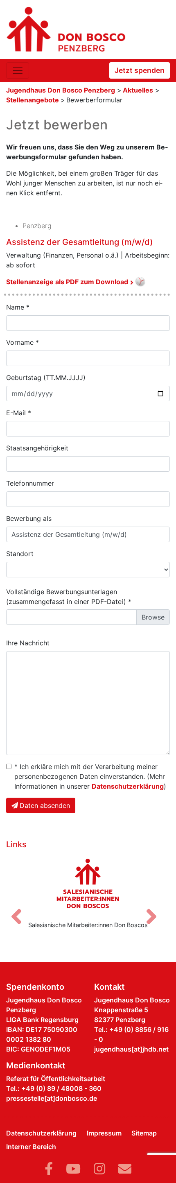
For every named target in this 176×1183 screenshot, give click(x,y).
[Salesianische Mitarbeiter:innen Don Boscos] (88, 883)
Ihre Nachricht (28, 643)
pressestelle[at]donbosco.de (51, 1098)
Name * (17, 307)
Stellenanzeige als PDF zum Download (67, 282)
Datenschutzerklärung (128, 786)
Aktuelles (138, 90)
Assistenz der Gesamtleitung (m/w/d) (79, 242)
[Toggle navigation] (17, 70)
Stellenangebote (33, 100)
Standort (20, 554)
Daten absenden (45, 805)
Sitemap (144, 1133)
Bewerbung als (29, 518)
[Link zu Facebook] (49, 1169)
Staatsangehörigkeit (37, 448)
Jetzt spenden (140, 70)
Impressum (104, 1133)
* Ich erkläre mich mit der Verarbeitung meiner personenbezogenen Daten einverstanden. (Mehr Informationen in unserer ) (90, 776)
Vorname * (22, 342)
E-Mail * (18, 413)
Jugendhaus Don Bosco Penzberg (60, 90)
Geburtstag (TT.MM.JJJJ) (46, 377)
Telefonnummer (30, 483)
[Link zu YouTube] (73, 1169)
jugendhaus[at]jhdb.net (131, 1049)
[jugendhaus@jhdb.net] (124, 1169)
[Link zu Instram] (99, 1169)
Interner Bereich (31, 1146)
